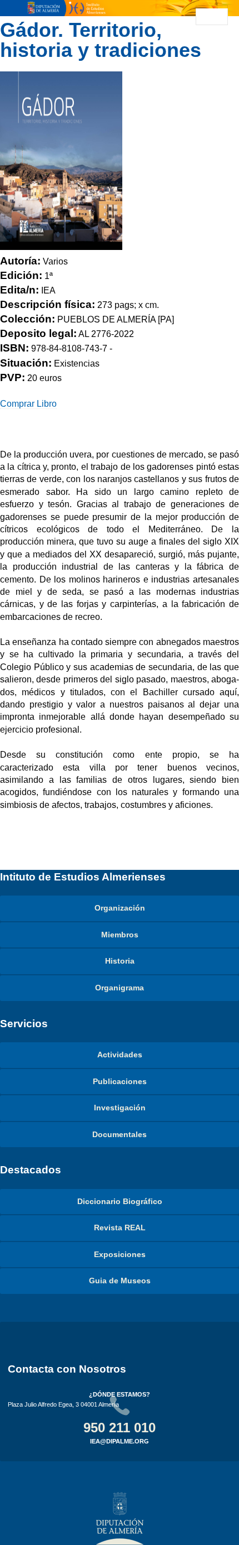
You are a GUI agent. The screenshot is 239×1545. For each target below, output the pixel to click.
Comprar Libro (28, 403)
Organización (119, 907)
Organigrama (119, 987)
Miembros (119, 934)
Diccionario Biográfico (119, 1201)
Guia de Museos (120, 1280)
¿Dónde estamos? (119, 1394)
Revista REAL (120, 1227)
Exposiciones (120, 1254)
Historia (120, 960)
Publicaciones (120, 1081)
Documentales (119, 1134)
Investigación (120, 1107)
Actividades (119, 1054)
